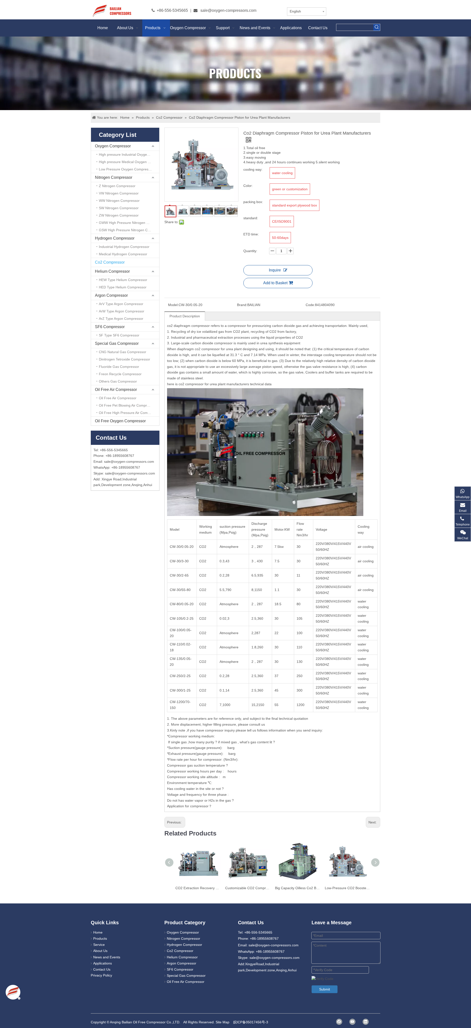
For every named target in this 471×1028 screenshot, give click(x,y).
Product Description (185, 316)
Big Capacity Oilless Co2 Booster (297, 888)
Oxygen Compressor (113, 146)
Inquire (275, 270)
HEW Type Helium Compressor (123, 280)
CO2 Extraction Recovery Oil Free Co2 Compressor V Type (197, 888)
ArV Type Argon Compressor (121, 304)
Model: (173, 305)
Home (98, 932)
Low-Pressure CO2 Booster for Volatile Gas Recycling (347, 888)
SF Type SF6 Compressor (119, 335)
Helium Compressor (112, 271)
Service (99, 945)
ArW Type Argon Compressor (121, 311)
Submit (324, 989)
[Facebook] (339, 1022)
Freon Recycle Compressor (120, 374)
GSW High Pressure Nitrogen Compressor (129, 230)
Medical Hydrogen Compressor (123, 254)
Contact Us (101, 969)
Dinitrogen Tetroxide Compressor (124, 359)
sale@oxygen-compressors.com (228, 10)
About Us (100, 951)
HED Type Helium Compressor (122, 287)
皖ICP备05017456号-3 (250, 1022)
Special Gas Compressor (117, 343)
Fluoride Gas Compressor (119, 367)
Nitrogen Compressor (113, 177)
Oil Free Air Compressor (116, 389)
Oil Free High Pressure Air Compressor (129, 413)
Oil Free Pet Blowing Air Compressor (127, 405)
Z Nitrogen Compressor (117, 186)
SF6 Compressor (110, 327)
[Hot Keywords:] (376, 27)
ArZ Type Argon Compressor (121, 319)
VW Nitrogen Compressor (119, 193)
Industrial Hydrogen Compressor (124, 247)
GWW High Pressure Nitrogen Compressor (129, 223)
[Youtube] (352, 1022)
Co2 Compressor (110, 262)
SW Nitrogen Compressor (119, 208)
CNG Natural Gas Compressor (122, 352)
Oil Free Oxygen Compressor (120, 421)
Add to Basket (275, 283)
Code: (310, 305)
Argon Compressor (111, 295)
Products (100, 938)
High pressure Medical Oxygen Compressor (129, 162)
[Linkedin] (366, 1022)
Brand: (242, 305)
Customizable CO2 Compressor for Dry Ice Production (247, 888)
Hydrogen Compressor (114, 238)
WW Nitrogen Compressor (119, 201)
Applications (102, 963)
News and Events (106, 957)
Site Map (222, 1022)
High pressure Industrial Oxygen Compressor (129, 154)
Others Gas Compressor (118, 381)
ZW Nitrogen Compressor (119, 215)
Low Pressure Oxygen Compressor (126, 169)
